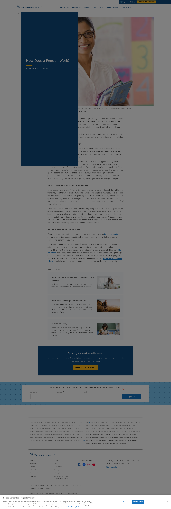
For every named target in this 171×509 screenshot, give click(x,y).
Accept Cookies (138, 501)
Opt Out (124, 501)
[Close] (168, 501)
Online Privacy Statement (74, 507)
